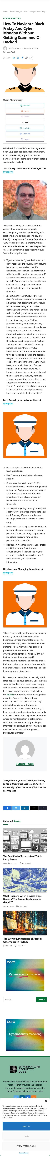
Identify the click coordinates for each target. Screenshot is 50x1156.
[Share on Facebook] (22, 58)
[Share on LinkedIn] (14, 58)
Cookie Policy (23, 1153)
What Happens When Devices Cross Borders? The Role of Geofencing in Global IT (22, 899)
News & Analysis (16, 12)
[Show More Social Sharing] (31, 58)
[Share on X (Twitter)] (18, 58)
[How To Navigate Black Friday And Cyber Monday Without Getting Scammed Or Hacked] (25, 78)
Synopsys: (8, 171)
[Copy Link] (26, 58)
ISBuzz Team (16, 48)
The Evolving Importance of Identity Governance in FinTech (22, 940)
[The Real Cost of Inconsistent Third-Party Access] (25, 840)
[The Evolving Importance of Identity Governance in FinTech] (25, 923)
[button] (46, 1101)
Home (5, 12)
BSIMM (10, 694)
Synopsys (8, 572)
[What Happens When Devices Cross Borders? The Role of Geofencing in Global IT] (25, 880)
